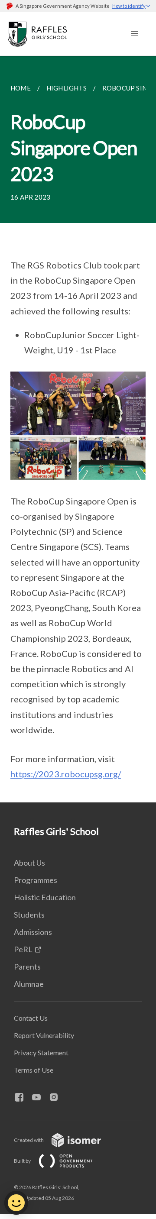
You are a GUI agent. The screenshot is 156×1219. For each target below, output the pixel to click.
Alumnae (29, 984)
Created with (29, 1140)
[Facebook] (22, 1097)
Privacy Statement (41, 1052)
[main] (78, 429)
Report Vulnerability (44, 1035)
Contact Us (31, 1018)
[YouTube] (40, 1097)
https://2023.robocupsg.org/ (65, 774)
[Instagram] (57, 1097)
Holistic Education (45, 897)
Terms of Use (33, 1070)
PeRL (23, 949)
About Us (29, 862)
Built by (23, 1161)
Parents (27, 966)
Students (29, 914)
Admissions (33, 932)
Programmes (35, 880)
